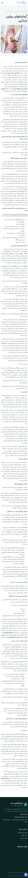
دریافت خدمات (23, 838)
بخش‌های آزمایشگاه (22, 833)
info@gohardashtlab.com (20, 817)
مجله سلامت (24, 835)
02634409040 (23, 814)
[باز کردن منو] (2, 2)
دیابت (23, 602)
